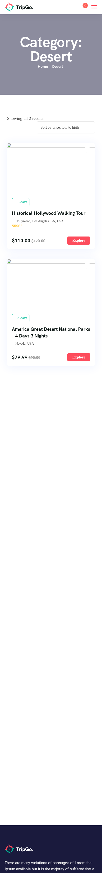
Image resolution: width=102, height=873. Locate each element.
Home (43, 66)
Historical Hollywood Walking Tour (48, 213)
